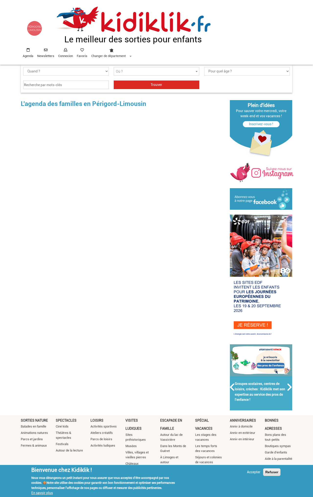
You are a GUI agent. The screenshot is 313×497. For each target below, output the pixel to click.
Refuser (271, 472)
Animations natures (34, 433)
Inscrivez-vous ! (261, 124)
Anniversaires (243, 420)
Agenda (28, 56)
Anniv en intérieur (242, 439)
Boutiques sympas (278, 446)
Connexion (65, 56)
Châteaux (132, 463)
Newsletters (45, 56)
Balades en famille (33, 426)
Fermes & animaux (34, 445)
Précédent (232, 387)
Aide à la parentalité (278, 459)
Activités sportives (103, 426)
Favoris (82, 56)
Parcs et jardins (32, 439)
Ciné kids (62, 426)
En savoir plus (42, 493)
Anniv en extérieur (242, 433)
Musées (131, 446)
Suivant (289, 387)
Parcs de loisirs (101, 439)
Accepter (253, 472)
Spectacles (66, 420)
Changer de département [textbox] (108, 56)
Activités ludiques (102, 445)
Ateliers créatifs (101, 433)
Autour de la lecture (69, 450)
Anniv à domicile (241, 426)
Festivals (62, 444)
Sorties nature (34, 420)
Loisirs (96, 420)
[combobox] (111, 51)
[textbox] (156, 71)
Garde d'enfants (276, 452)
